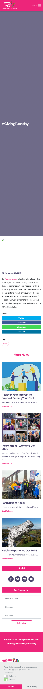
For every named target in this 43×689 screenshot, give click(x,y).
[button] (6, 676)
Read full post (7, 406)
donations (30, 639)
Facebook (22, 322)
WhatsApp (21, 327)
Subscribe (21, 623)
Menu (35, 5)
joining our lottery (28, 643)
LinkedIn (21, 331)
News (5, 343)
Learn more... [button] (9, 672)
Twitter (21, 318)
